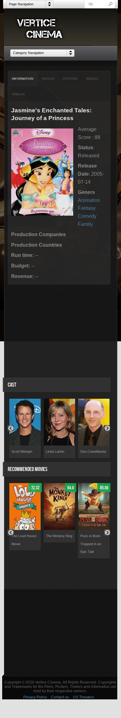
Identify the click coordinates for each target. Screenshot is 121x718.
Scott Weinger (22, 451)
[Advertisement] (60, 632)
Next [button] (107, 428)
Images (92, 78)
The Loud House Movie (24, 540)
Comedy (87, 216)
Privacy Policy (35, 697)
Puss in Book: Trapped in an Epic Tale (90, 544)
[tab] (22, 79)
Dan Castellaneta (93, 451)
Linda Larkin (55, 451)
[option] (25, 428)
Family (85, 224)
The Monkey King (59, 536)
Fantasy (87, 208)
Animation (89, 200)
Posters (70, 78)
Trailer (48, 78)
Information (22, 78)
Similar (18, 94)
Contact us (60, 697)
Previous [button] (10, 428)
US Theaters (83, 697)
